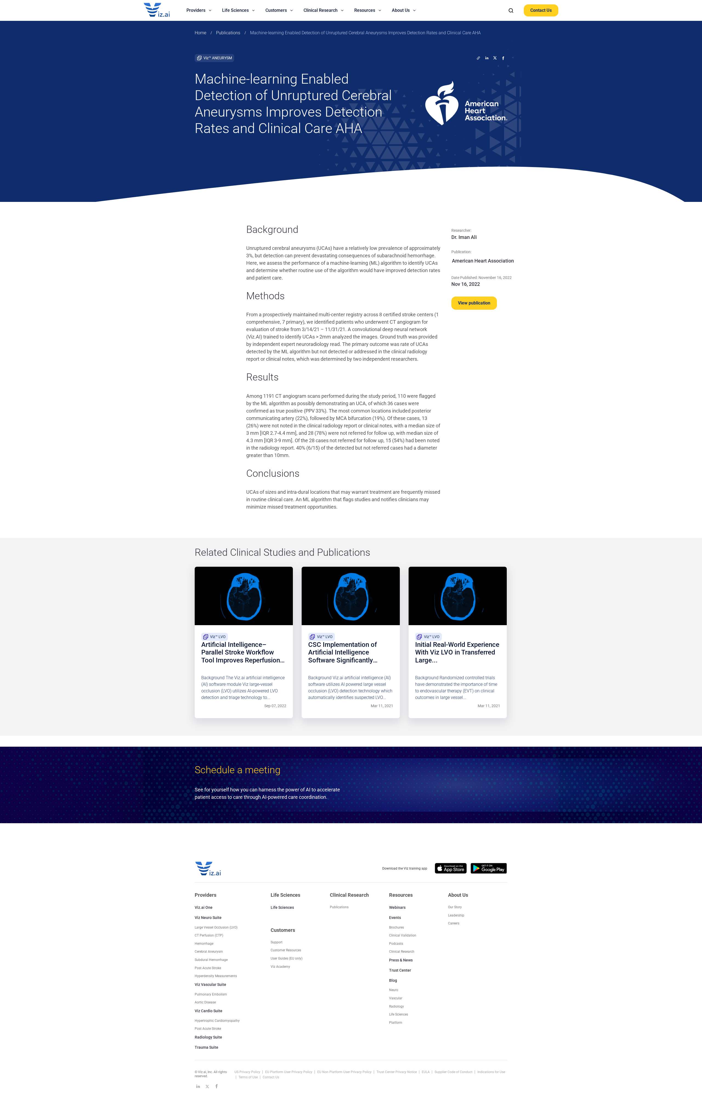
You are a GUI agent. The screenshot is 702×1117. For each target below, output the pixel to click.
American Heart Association (483, 261)
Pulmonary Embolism (211, 994)
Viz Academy (280, 967)
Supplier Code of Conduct (454, 1072)
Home (200, 32)
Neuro (393, 990)
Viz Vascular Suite (210, 984)
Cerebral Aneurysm (209, 952)
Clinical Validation (402, 935)
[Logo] (163, 10)
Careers (453, 923)
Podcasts (396, 944)
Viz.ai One (204, 907)
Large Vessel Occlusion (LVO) (216, 927)
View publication (474, 303)
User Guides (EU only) (286, 958)
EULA (426, 1072)
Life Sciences (282, 907)
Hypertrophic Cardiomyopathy (217, 1021)
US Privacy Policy (247, 1072)
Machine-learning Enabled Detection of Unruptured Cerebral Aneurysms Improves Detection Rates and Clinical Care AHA (365, 32)
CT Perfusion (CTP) (209, 935)
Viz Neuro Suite (208, 917)
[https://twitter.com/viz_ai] (207, 1086)
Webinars (397, 907)
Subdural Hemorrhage (211, 960)
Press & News (401, 960)
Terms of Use (249, 1077)
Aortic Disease (205, 1002)
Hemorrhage (204, 944)
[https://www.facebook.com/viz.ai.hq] (216, 1086)
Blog (393, 980)
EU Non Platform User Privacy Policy (344, 1072)
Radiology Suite (208, 1037)
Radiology (396, 1006)
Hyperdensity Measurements (216, 976)
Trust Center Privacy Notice (397, 1072)
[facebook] (503, 58)
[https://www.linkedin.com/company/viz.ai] (198, 1086)
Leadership (456, 915)
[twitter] (478, 58)
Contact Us (541, 10)
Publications (228, 32)
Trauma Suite (206, 1047)
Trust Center (400, 970)
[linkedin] (486, 58)
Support (276, 942)
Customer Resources (286, 950)
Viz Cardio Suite (208, 1011)
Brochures (396, 927)
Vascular (395, 998)
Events (395, 917)
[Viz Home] (208, 869)
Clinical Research (401, 952)
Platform (395, 1023)
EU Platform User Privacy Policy (289, 1072)
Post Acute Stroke (208, 968)
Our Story (455, 907)
